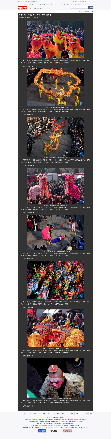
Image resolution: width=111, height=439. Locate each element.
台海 (40, 4)
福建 (30, 4)
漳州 (74, 4)
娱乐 (43, 4)
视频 (58, 413)
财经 (77, 413)
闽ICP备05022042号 (43, 419)
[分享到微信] (92, 11)
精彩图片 (42, 8)
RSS (85, 1)
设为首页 (75, 1)
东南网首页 (20, 1)
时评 (33, 4)
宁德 (80, 4)
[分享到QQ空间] (85, 11)
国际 (52, 4)
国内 (49, 4)
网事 (58, 4)
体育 (46, 4)
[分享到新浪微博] (87, 11)
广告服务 (53, 417)
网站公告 (62, 417)
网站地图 (57, 417)
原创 (20, 413)
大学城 (36, 4)
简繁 (83, 1)
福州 (61, 4)
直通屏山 (25, 4)
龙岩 (77, 4)
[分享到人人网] (90, 11)
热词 (25, 413)
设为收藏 (79, 1)
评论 (63, 413)
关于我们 (49, 417)
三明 (86, 4)
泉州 (71, 4)
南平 (83, 4)
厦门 (65, 4)
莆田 (68, 4)
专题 (55, 4)
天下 (38, 8)
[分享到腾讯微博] (88, 11)
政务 (30, 413)
